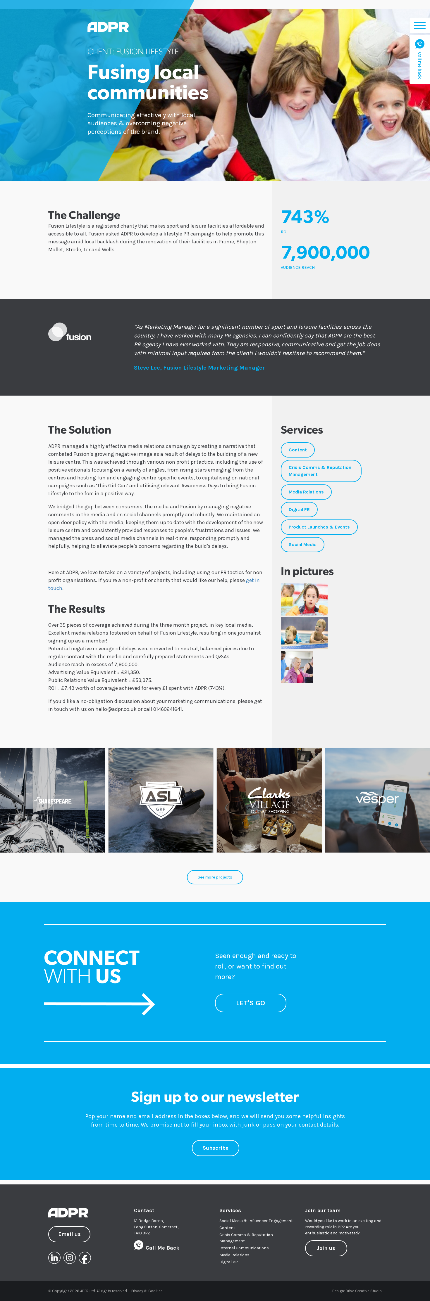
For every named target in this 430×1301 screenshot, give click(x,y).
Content (227, 1227)
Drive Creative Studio (364, 1291)
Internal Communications (244, 1247)
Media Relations (234, 1255)
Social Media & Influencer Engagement (256, 1220)
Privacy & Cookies (147, 1291)
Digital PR (228, 1262)
